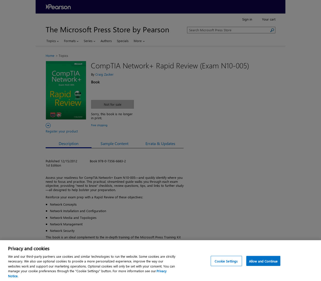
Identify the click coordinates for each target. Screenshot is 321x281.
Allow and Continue (263, 261)
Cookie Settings (226, 261)
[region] (160, 260)
